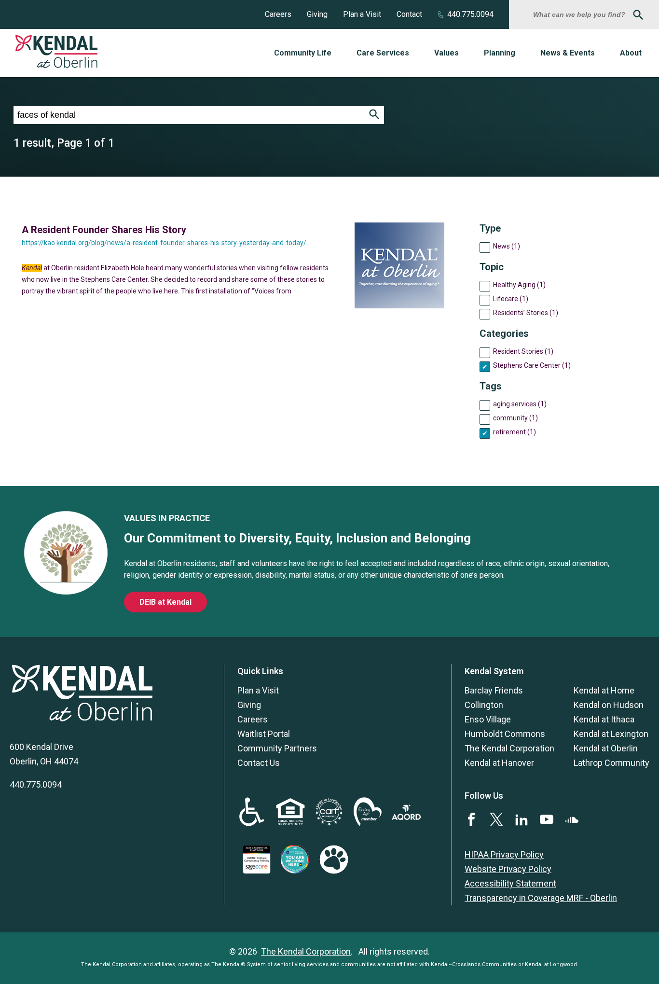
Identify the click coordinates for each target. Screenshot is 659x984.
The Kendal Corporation (509, 748)
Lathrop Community (611, 763)
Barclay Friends (494, 690)
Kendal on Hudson (609, 705)
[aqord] (406, 817)
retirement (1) (514, 432)
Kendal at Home (604, 690)
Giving (317, 14)
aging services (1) (520, 404)
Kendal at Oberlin (606, 748)
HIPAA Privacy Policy (504, 854)
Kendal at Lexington (611, 734)
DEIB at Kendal (165, 602)
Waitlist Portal (263, 734)
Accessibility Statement (510, 883)
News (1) (506, 246)
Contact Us (258, 763)
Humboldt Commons (505, 734)
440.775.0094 (470, 14)
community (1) (515, 418)
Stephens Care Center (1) (532, 365)
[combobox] (580, 14)
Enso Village (488, 719)
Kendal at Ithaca (604, 719)
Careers (278, 14)
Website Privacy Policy (508, 869)
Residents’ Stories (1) (525, 313)
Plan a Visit (362, 14)
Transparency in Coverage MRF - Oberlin (541, 898)
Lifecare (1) (510, 299)
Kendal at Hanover (499, 763)
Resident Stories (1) (523, 351)
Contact (409, 14)
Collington (484, 705)
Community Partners (277, 748)
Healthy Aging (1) (519, 285)
